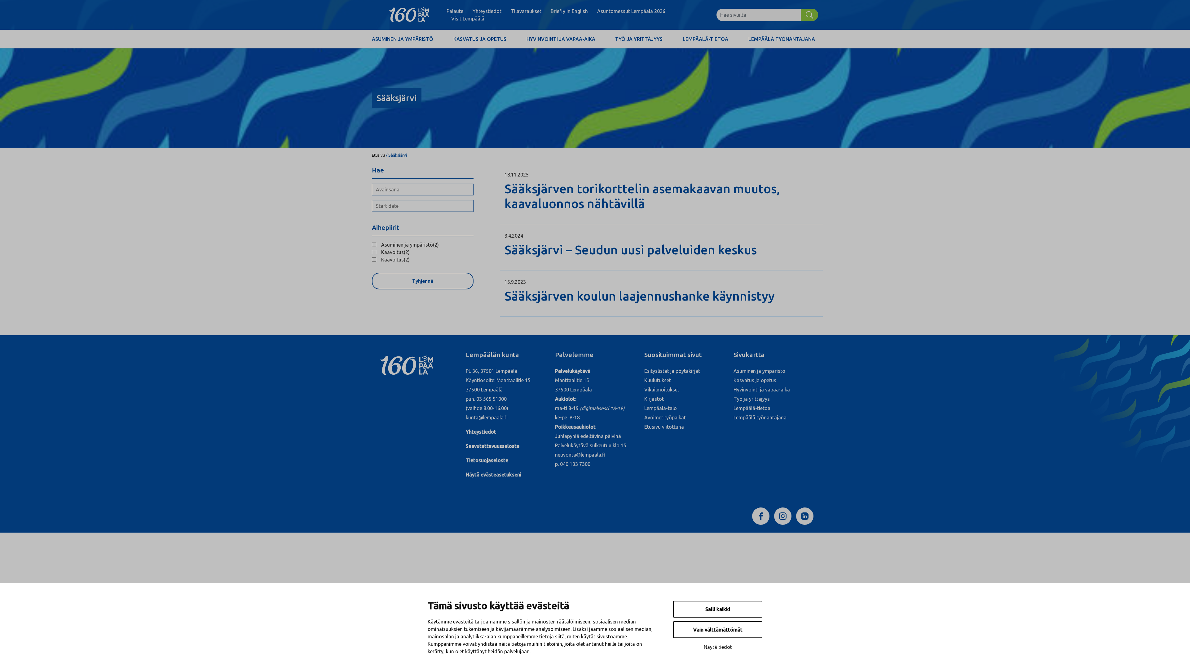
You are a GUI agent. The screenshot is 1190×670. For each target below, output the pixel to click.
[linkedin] (804, 515)
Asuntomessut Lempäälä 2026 (631, 11)
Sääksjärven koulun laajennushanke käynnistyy (640, 296)
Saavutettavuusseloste (492, 446)
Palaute (455, 11)
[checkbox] (423, 244)
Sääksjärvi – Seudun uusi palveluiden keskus (631, 250)
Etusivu (378, 155)
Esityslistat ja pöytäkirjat (672, 371)
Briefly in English (569, 11)
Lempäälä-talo (660, 408)
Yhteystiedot (487, 11)
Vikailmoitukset (661, 389)
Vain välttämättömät (718, 629)
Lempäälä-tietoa (705, 39)
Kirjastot (654, 399)
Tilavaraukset (526, 11)
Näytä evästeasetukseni (493, 474)
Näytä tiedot (718, 647)
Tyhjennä (422, 281)
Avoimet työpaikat (665, 417)
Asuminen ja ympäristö (402, 39)
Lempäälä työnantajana (781, 39)
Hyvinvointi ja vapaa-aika (561, 39)
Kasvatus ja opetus (479, 39)
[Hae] (809, 15)
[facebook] (760, 515)
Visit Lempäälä (467, 18)
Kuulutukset (657, 380)
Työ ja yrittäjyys (639, 39)
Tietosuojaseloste (487, 460)
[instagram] (782, 515)
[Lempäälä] (409, 14)
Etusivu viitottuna (664, 427)
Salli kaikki (717, 609)
